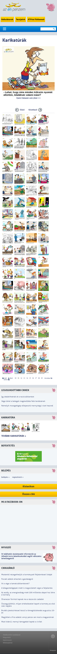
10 (15, 378)
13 (24, 378)
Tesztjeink (20, 19)
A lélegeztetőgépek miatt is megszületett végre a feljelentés (26, 588)
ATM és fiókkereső (36, 19)
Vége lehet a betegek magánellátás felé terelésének (23, 401)
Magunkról (7, 637)
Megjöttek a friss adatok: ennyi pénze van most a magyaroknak (27, 617)
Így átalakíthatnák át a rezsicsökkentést (17, 397)
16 (33, 378)
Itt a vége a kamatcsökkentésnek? (15, 583)
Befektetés (8, 445)
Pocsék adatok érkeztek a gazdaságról (17, 579)
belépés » (5, 477)
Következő (32, 110)
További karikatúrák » (13, 436)
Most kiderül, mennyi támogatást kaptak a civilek (21, 622)
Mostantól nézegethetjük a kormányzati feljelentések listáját (26, 574)
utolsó (6, 379)
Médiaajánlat (7, 643)
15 (30, 378)
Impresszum (7, 640)
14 (27, 378)
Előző (22, 110)
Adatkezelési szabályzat (11, 635)
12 (21, 378)
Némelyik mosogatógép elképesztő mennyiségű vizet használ (27, 406)
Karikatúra (8, 417)
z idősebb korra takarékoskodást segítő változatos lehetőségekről (21, 556)
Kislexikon (28, 486)
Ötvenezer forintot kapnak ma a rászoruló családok (22, 599)
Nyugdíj (6, 547)
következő (48, 378)
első (5, 378)
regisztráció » (17, 477)
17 (36, 378)
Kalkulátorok (7, 19)
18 (39, 378)
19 (42, 378)
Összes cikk (28, 494)
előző (11, 378)
